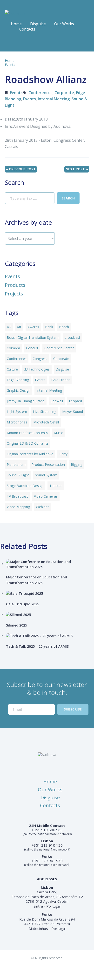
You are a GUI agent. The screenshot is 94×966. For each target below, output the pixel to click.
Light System (17, 411)
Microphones (17, 422)
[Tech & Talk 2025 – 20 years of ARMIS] (50, 636)
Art (19, 327)
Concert (32, 348)
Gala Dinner (60, 379)
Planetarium (16, 464)
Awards (33, 327)
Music (58, 432)
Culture (12, 369)
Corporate (64, 92)
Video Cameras (46, 496)
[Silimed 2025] (50, 614)
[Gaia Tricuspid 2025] (50, 593)
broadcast (72, 337)
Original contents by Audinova (30, 454)
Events (10, 64)
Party (63, 454)
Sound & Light (18, 475)
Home (16, 23)
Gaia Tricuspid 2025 (22, 604)
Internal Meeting (54, 99)
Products (15, 285)
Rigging (76, 464)
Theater (55, 485)
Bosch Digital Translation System (33, 337)
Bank (49, 327)
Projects (14, 294)
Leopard (75, 401)
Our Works (64, 23)
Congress (40, 358)
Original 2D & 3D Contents (27, 443)
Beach (64, 327)
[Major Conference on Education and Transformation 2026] (50, 564)
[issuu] (17, 43)
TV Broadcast (17, 496)
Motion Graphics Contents (27, 432)
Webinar (42, 507)
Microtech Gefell (46, 422)
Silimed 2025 (16, 625)
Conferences (40, 92)
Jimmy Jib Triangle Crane (26, 401)
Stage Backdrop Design (25, 485)
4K (9, 327)
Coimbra (13, 348)
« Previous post (21, 169)
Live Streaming (44, 411)
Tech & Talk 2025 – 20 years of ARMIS (37, 646)
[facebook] (8, 43)
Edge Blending (18, 379)
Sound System (46, 475)
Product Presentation (48, 464)
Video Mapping (18, 507)
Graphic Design (18, 390)
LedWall (57, 401)
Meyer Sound (72, 411)
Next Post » (77, 169)
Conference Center (59, 348)
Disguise (38, 23)
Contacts (27, 29)
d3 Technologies (37, 369)
